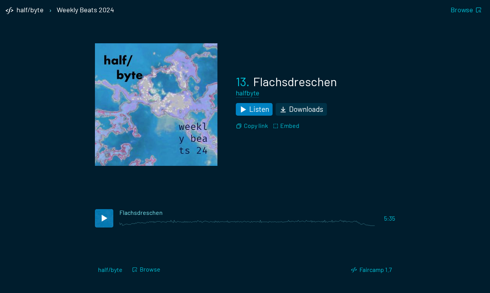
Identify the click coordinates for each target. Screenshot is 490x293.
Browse (462, 9)
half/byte (110, 269)
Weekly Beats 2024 (85, 10)
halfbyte (247, 92)
